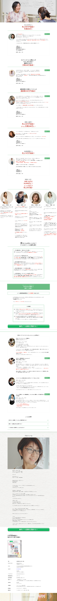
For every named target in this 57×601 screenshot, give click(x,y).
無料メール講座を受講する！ (28, 326)
